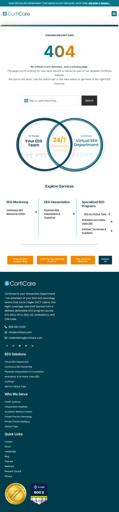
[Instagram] (13, 345)
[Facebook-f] (7, 345)
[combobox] (51, 101)
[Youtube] (19, 345)
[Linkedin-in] (32, 345)
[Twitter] (26, 345)
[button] (114, 13)
